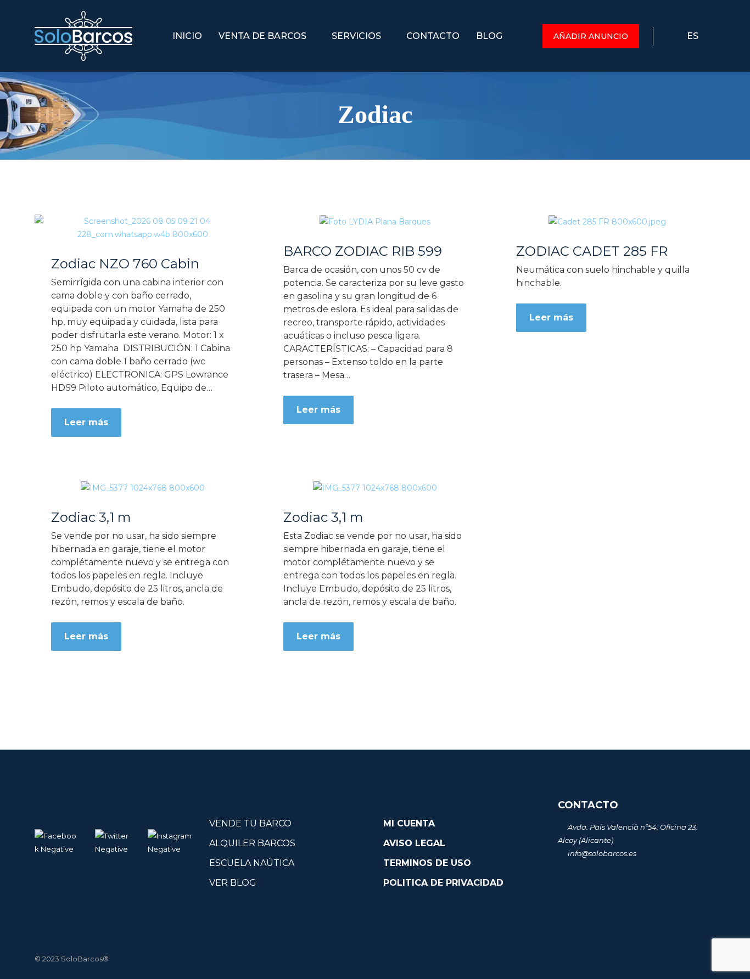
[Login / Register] (661, 36)
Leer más (86, 422)
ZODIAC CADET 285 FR (592, 251)
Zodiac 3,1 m (91, 517)
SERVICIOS (357, 36)
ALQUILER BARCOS (252, 843)
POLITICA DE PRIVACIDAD (443, 882)
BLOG (489, 36)
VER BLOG (232, 882)
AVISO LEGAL (414, 843)
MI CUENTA (409, 823)
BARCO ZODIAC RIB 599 (362, 251)
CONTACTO (433, 36)
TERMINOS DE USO (427, 863)
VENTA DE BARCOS (264, 36)
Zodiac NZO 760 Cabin (125, 264)
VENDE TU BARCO (250, 823)
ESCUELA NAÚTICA (251, 863)
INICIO (187, 36)
